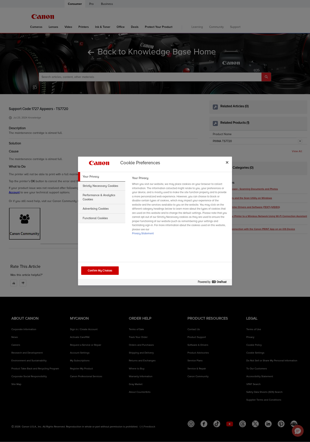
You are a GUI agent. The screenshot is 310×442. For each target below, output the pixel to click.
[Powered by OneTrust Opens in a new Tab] (214, 282)
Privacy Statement (143, 233)
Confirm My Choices (100, 270)
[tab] (101, 176)
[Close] (227, 162)
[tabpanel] (180, 207)
